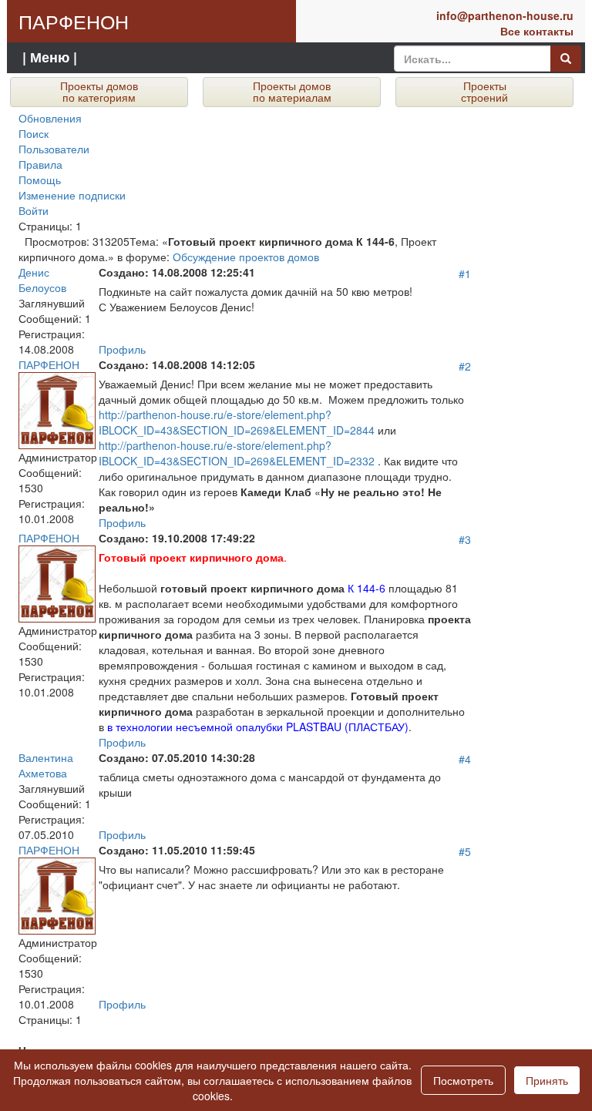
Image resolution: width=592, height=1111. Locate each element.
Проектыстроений (484, 91)
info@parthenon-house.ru (505, 15)
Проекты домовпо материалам (292, 91)
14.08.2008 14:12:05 (177, 364)
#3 (465, 539)
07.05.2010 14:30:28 (177, 757)
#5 (465, 851)
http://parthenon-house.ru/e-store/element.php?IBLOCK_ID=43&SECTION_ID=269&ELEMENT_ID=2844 (237, 422)
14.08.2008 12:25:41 (177, 272)
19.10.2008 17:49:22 (177, 537)
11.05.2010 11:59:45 (177, 850)
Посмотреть (463, 1080)
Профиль (122, 349)
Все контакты (537, 31)
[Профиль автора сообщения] (57, 408)
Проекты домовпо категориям (99, 91)
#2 (465, 366)
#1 (465, 273)
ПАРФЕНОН (73, 21)
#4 (465, 759)
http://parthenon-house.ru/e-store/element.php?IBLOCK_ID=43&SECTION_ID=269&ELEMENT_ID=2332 (237, 453)
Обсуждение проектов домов (246, 256)
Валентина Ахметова (45, 765)
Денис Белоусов (42, 279)
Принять (547, 1080)
